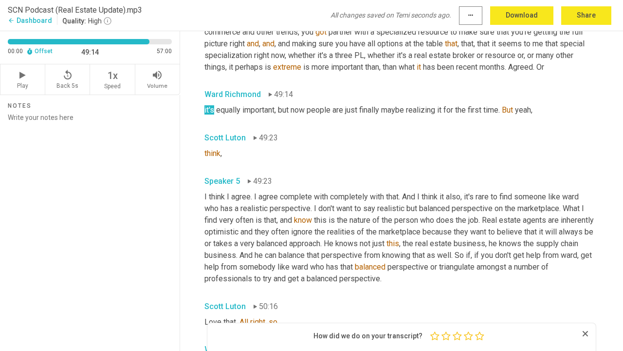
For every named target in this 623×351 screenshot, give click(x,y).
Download (522, 15)
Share (586, 15)
